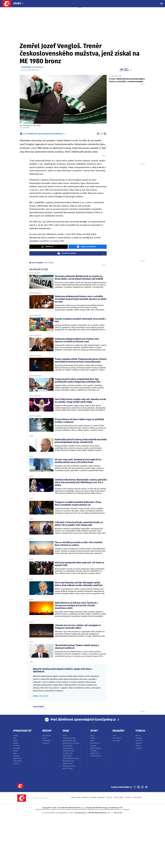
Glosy (44, 738)
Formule (93, 746)
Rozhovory (46, 735)
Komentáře (46, 741)
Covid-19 (16, 763)
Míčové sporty (95, 748)
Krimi (15, 753)
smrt (46, 263)
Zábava (138, 746)
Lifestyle (139, 741)
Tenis (92, 741)
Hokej (92, 735)
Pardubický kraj (68, 761)
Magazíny (119, 730)
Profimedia (26, 128)
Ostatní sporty (95, 756)
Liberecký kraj (68, 763)
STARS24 (140, 730)
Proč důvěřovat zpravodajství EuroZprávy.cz (43, 133)
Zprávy (138, 735)
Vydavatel (101, 797)
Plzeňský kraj (68, 753)
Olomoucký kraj (68, 751)
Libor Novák (43, 696)
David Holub (26, 67)
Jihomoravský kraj (69, 741)
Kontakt (93, 797)
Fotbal (50, 263)
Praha (65, 735)
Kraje (66, 730)
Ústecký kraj (67, 746)
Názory (47, 730)
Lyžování (93, 751)
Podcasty (46, 743)
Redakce (85, 797)
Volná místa (136, 797)
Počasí (15, 751)
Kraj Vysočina (68, 768)
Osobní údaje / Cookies (122, 797)
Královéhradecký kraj (71, 758)
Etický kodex (76, 797)
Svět (14, 738)
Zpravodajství (22, 730)
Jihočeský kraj (68, 748)
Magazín (16, 756)
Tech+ (115, 735)
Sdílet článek (126, 69)
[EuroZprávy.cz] (8, 3)
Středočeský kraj (69, 738)
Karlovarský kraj (69, 766)
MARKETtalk (17, 758)
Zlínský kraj (67, 756)
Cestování (116, 741)
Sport (17, 3)
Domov (15, 735)
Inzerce (109, 797)
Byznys (15, 743)
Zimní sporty (95, 753)
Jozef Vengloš (37, 263)
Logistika (16, 748)
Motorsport (95, 743)
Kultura (16, 746)
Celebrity (139, 738)
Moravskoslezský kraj (71, 743)
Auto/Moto (117, 738)
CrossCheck (17, 761)
